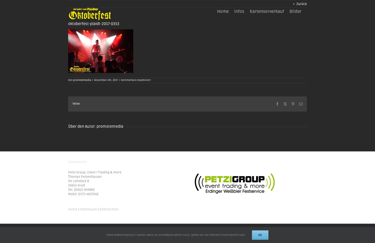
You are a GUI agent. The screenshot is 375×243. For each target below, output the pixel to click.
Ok (260, 235)
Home (72, 209)
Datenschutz (109, 209)
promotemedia (82, 80)
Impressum (88, 209)
